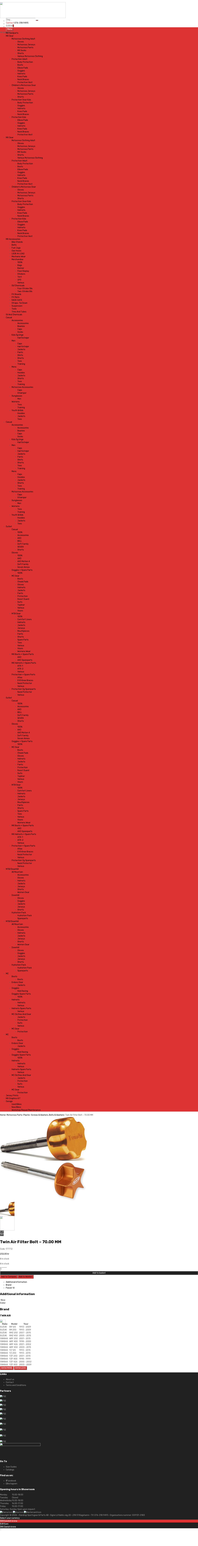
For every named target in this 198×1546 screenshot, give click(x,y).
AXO (19, 538)
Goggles (21, 71)
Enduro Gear (17, 982)
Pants (20, 352)
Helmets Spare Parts (21, 1008)
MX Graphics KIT (13, 1098)
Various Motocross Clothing (30, 56)
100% (19, 262)
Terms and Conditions (16, 1385)
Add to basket (99, 1273)
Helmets (21, 73)
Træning (21, 364)
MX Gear (9, 36)
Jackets (21, 349)
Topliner (21, 605)
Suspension (17, 306)
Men (13, 341)
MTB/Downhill (12, 869)
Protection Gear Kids (21, 100)
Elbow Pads (22, 68)
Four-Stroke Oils (24, 288)
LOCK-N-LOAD (18, 253)
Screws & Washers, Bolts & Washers (47, 1115)
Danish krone (10, 1527)
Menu (9, 29)
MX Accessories (13, 239)
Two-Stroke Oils (24, 291)
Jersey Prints (12, 1095)
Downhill (15, 895)
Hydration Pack (19, 912)
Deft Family (23, 544)
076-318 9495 (21, 23)
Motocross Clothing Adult (23, 39)
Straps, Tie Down (19, 303)
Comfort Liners (24, 619)
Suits (19, 602)
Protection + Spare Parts (23, 674)
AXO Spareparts (24, 660)
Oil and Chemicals (14, 314)
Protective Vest (24, 82)
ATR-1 (20, 666)
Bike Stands (17, 242)
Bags (19, 265)
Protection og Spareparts (24, 689)
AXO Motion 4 (23, 561)
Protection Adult (19, 59)
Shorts (20, 53)
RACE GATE (17, 300)
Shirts (20, 355)
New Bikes (16, 1107)
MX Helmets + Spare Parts (24, 663)
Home (3, 1115)
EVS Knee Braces (25, 680)
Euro (6, 1524)
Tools (14, 309)
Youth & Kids (17, 410)
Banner (20, 268)
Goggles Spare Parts (21, 994)
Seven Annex (23, 567)
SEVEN (20, 547)
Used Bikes (17, 1104)
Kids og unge (17, 335)
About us (10, 1379)
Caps (19, 329)
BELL (19, 541)
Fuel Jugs (16, 248)
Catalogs (10, 1469)
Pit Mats (15, 297)
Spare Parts (23, 640)
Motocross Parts (14, 1115)
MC (7, 973)
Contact (10, 1382)
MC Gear (15, 576)
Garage (9, 1101)
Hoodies (21, 372)
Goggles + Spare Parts (22, 570)
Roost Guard (23, 599)
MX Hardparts (12, 33)
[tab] (102, 1282)
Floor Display (23, 271)
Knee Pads (22, 76)
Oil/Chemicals (18, 285)
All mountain (17, 872)
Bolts (14, 245)
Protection (22, 596)
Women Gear (23, 892)
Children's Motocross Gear (24, 85)
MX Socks (21, 50)
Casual (9, 317)
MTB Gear (16, 613)
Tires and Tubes (19, 311)
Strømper (22, 393)
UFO (19, 280)
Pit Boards (16, 294)
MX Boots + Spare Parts (23, 654)
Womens (16, 401)
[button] (5, 32)
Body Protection (25, 62)
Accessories (17, 320)
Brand (8, 1285)
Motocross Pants (25, 47)
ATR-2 (20, 669)
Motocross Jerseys (26, 44)
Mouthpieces (23, 631)
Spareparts (22, 918)
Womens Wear (23, 651)
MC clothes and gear (21, 1014)
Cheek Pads (22, 581)
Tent (19, 277)
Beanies (21, 326)
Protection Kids (19, 117)
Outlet (9, 526)
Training (21, 384)
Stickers (21, 274)
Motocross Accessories (22, 387)
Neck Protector (24, 683)
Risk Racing (22, 991)
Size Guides (11, 1467)
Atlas (19, 677)
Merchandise (17, 259)
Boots (20, 65)
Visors (20, 610)
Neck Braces (23, 79)
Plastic (26, 1115)
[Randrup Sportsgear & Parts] (33, 10)
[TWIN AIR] (3, 1321)
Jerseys (21, 628)
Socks (20, 332)
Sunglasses (17, 396)
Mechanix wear (19, 256)
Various (20, 282)
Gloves (20, 41)
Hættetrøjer (23, 338)
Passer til (10, 1288)
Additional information (16, 1282)
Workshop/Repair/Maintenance (26, 1110)
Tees (19, 361)
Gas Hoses (16, 251)
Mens (14, 367)
